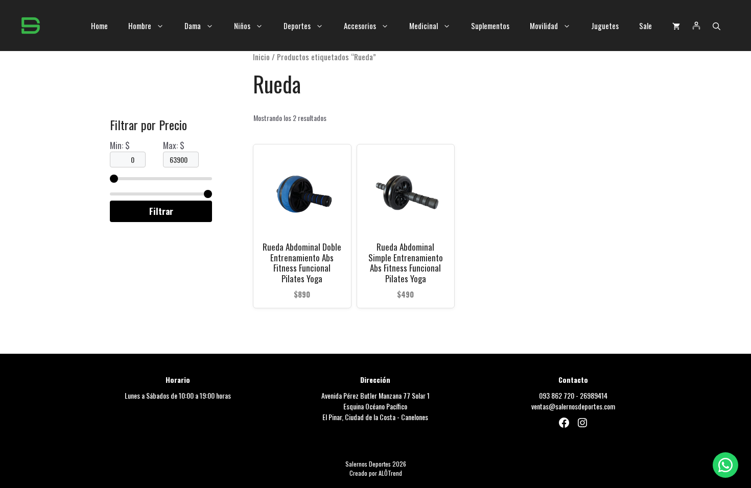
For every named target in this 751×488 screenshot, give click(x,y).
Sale (645, 25)
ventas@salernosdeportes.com (573, 406)
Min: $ (120, 145)
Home (99, 25)
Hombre (139, 25)
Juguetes (605, 25)
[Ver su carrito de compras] (676, 25)
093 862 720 (556, 395)
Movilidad (544, 25)
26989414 (593, 395)
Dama (192, 25)
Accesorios (360, 25)
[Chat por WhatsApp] (725, 465)
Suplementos (490, 25)
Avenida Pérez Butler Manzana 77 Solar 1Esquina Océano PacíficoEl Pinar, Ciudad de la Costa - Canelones (375, 406)
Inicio (261, 57)
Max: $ (173, 145)
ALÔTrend (390, 473)
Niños (242, 25)
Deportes (297, 25)
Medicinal (423, 25)
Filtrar (161, 211)
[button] (716, 25)
